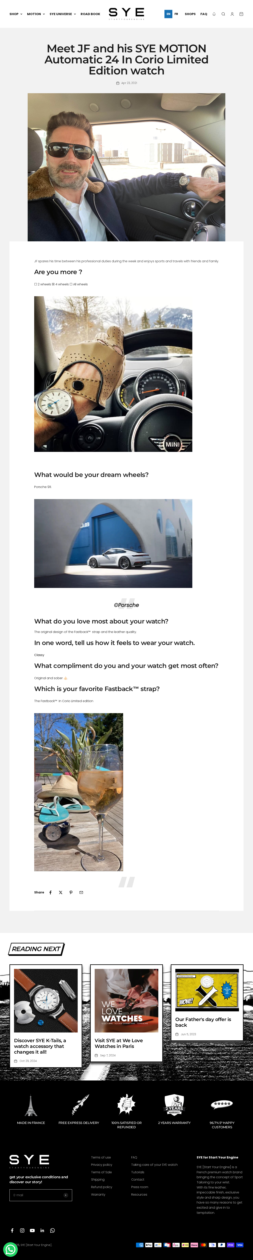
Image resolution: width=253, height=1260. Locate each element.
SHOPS (190, 14)
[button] (214, 14)
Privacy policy (101, 1164)
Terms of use (101, 1157)
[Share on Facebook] (50, 892)
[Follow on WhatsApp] (52, 1230)
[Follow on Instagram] (22, 1230)
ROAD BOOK (90, 14)
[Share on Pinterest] (71, 892)
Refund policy (101, 1187)
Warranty (98, 1194)
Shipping (98, 1179)
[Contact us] (10, 1249)
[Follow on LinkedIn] (42, 1230)
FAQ (203, 14)
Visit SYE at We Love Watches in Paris (119, 1043)
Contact (137, 1179)
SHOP (13, 14)
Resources (139, 1194)
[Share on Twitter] (61, 892)
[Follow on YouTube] (32, 1230)
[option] (176, 14)
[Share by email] (81, 892)
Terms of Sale (101, 1172)
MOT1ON (34, 14)
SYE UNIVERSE (61, 14)
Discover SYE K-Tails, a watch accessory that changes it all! (40, 1046)
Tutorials (137, 1172)
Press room (139, 1187)
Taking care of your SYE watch (154, 1164)
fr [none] (176, 14)
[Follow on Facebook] (12, 1230)
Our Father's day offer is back (203, 1022)
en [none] (168, 14)
